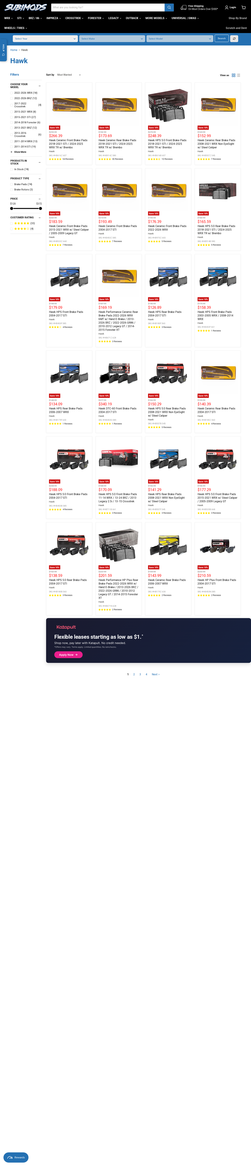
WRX (7, 18)
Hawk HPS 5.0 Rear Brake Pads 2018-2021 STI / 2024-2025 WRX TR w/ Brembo (216, 229)
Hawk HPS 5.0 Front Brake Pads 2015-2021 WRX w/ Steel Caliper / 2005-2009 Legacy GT (217, 498)
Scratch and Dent (236, 28)
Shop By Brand (238, 18)
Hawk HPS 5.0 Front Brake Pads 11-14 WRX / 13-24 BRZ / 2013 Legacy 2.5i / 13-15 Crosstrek (118, 498)
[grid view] (233, 75)
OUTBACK (132, 18)
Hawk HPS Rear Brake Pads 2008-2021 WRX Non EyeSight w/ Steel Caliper (166, 498)
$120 (13, 203)
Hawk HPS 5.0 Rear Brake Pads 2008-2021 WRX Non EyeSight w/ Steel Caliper (167, 412)
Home (13, 50)
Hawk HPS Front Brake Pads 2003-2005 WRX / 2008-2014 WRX (215, 315)
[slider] (11, 208)
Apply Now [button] (66, 654)
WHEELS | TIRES (14, 28)
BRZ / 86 (34, 18)
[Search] (169, 7)
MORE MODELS (155, 18)
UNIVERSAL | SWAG (184, 18)
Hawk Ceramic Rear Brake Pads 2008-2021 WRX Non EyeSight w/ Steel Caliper (216, 144)
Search (222, 38)
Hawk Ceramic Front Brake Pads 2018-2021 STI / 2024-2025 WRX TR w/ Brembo (68, 144)
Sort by (50, 74)
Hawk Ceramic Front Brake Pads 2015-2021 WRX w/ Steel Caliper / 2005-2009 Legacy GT (69, 229)
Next (154, 674)
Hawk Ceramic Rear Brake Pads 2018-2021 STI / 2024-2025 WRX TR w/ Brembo (117, 144)
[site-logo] (25, 7)
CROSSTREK (73, 18)
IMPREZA (52, 18)
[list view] (238, 75)
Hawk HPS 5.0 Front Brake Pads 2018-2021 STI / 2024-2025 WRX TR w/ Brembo (167, 144)
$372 (39, 204)
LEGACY (113, 18)
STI (19, 18)
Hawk (52, 151)
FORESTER (95, 18)
